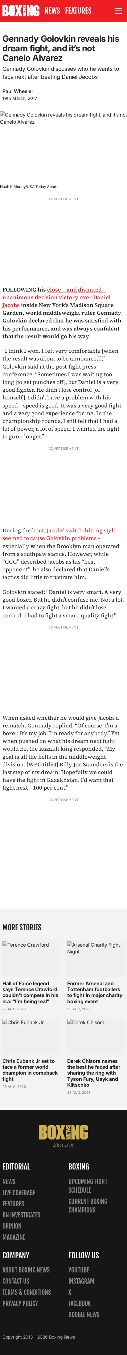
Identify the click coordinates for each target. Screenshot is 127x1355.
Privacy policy (20, 1303)
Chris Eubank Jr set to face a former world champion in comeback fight (30, 1070)
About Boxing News (26, 1270)
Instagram (81, 1281)
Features (78, 10)
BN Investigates (21, 1215)
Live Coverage (18, 1193)
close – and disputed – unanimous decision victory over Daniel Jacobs (56, 297)
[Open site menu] (118, 11)
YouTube (78, 1270)
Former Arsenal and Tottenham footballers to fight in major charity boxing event (94, 992)
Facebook (79, 1303)
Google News (84, 1315)
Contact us (15, 1281)
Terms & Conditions (26, 1292)
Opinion (12, 1226)
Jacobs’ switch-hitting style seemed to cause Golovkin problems (59, 534)
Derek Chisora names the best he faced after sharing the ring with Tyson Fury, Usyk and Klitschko (93, 1073)
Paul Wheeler (17, 91)
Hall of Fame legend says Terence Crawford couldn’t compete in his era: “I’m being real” (30, 992)
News (52, 10)
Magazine (13, 1237)
